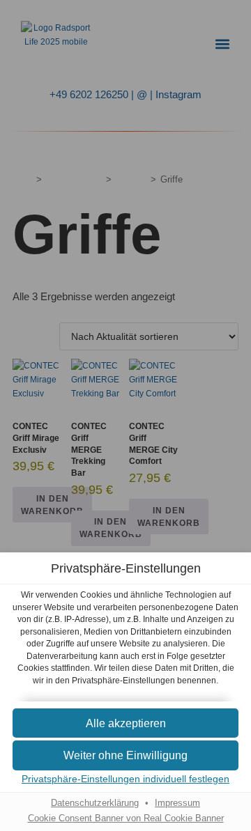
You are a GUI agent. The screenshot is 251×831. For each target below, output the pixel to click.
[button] (125, 723)
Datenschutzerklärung (95, 803)
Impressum (177, 803)
